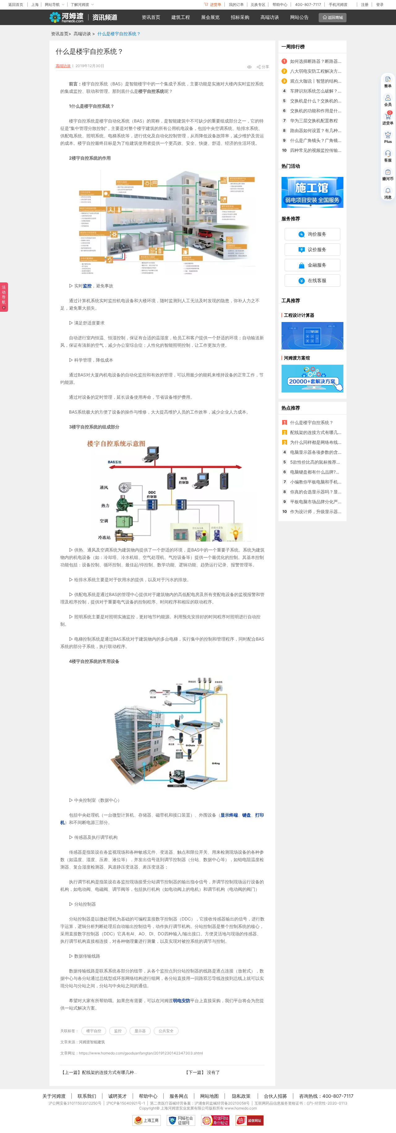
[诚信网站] (249, 1120)
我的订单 (236, 4)
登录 (380, 4)
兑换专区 (258, 4)
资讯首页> (61, 33)
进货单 (215, 4)
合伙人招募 (275, 1096)
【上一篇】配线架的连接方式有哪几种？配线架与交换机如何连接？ (125, 1072)
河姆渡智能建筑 (92, 1042)
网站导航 (52, 4)
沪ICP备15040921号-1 (125, 1103)
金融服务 (317, 265)
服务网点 (179, 1096)
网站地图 (209, 1096)
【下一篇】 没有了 (202, 1072)
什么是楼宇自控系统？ (119, 33)
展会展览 (210, 17)
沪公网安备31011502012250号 (75, 1103)
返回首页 (15, 4)
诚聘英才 (117, 1096)
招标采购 (240, 17)
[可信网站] (215, 1120)
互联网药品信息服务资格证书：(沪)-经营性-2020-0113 (301, 1103)
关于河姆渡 (54, 1096)
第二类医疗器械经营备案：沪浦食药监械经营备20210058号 (200, 1103)
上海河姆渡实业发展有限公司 (185, 1108)
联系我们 (87, 1096)
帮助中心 (280, 4)
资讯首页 (151, 17)
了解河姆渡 (80, 4)
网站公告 (299, 17)
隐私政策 (241, 1096)
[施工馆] (312, 192)
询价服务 (317, 234)
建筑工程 (180, 17)
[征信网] (181, 1120)
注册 (364, 4)
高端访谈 (269, 17)
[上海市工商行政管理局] (146, 1120)
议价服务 (317, 249)
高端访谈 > (84, 33)
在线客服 (317, 280)
